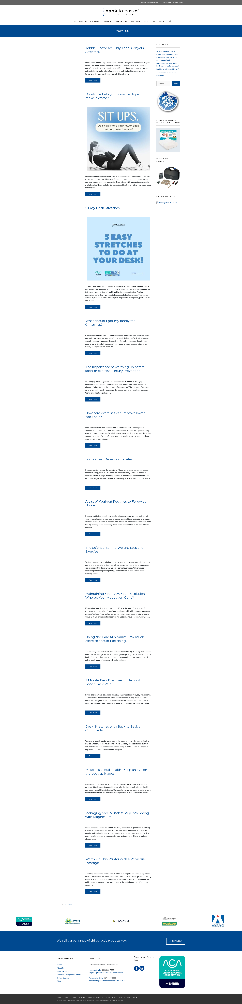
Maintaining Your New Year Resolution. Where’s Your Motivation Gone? (115, 595)
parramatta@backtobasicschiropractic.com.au (107, 981)
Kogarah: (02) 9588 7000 (149, 2)
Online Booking (63, 978)
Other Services (121, 21)
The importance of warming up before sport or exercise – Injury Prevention (115, 369)
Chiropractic (95, 21)
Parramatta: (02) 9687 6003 (173, 2)
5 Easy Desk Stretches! (102, 208)
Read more (93, 80)
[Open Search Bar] (170, 21)
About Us (83, 21)
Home (73, 21)
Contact (162, 21)
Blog (153, 21)
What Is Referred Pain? (165, 51)
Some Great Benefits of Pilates (109, 459)
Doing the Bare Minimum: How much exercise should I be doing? (114, 639)
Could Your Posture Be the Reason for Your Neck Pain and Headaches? (167, 57)
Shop (146, 21)
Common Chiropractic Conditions (70, 975)
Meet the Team (63, 971)
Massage (107, 21)
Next (71, 905)
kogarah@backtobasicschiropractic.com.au (106, 973)
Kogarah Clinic (95, 970)
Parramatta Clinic (96, 978)
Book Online (135, 21)
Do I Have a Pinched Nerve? (167, 69)
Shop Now (176, 941)
